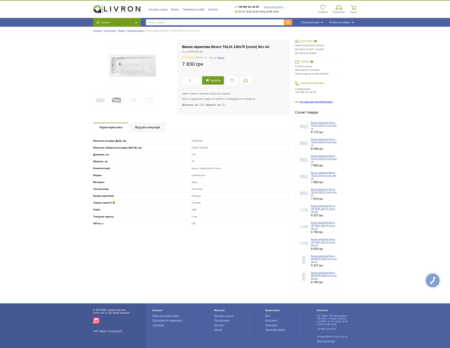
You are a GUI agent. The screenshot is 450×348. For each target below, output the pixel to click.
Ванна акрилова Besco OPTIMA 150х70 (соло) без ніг (323, 225)
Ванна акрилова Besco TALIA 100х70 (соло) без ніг (324, 192)
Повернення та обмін (194, 9)
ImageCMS (116, 331)
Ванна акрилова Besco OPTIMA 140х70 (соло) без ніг (323, 242)
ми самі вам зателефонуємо (316, 101)
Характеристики (110, 127)
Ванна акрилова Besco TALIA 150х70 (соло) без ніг (324, 125)
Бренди (175, 9)
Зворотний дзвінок (273, 7)
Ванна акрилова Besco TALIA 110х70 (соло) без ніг (323, 176)
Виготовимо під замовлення (167, 320)
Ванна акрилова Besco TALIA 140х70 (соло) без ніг (324, 142)
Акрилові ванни (135, 31)
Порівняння (271, 325)
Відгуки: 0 (201, 57)
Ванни (121, 31)
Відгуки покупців (147, 127)
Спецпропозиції (310, 22)
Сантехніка (110, 31)
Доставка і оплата (158, 9)
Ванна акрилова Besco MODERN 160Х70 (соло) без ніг (324, 259)
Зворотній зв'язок (326, 341)
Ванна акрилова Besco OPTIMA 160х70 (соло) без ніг (323, 209)
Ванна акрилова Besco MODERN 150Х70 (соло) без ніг (324, 276)
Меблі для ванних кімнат (166, 316)
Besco (221, 57)
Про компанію (221, 320)
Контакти (213, 9)
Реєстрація (271, 320)
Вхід (267, 316)
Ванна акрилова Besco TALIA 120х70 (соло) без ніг (324, 159)
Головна (97, 31)
